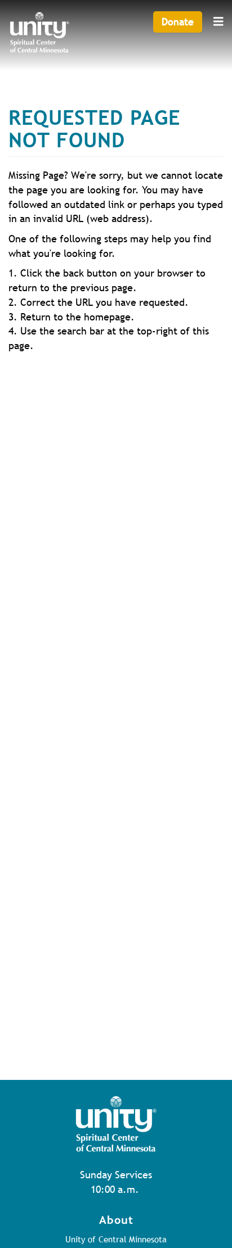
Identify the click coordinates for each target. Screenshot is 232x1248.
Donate (178, 21)
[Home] (39, 34)
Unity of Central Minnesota (116, 1239)
